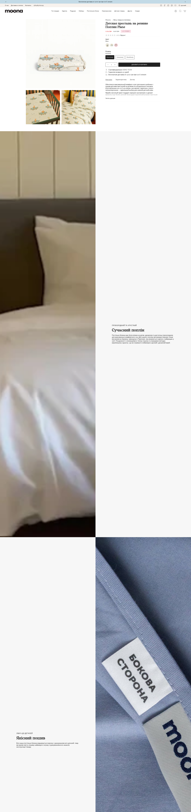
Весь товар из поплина (122, 20)
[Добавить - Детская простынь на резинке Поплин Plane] (115, 65)
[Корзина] (185, 11)
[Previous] (6, 2)
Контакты (28, 5)
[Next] (185, 2)
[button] (64, 11)
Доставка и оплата (17, 5)
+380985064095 (38, 5)
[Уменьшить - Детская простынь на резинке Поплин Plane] (107, 65)
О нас (7, 5)
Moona (108, 20)
